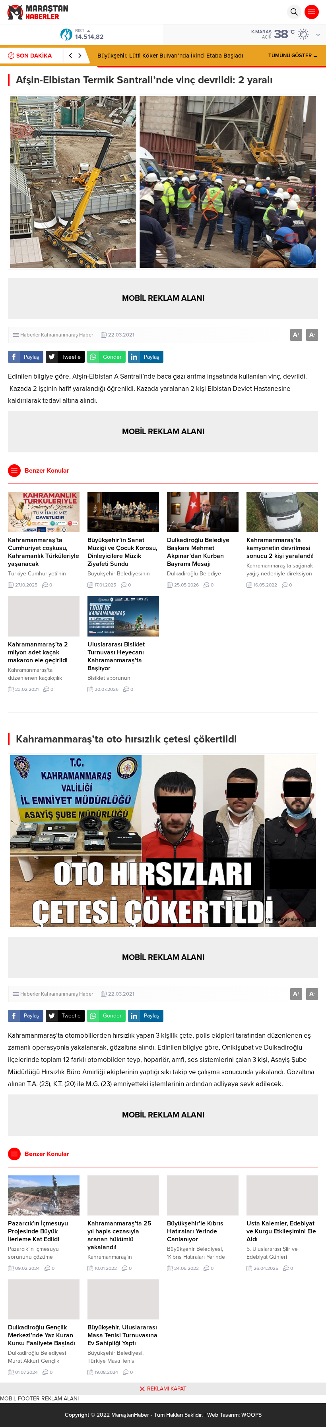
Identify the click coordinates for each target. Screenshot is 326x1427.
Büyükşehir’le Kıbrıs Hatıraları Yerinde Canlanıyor (195, 1231)
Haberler (30, 335)
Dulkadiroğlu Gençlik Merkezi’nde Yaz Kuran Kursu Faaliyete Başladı (41, 1335)
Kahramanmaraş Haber (67, 335)
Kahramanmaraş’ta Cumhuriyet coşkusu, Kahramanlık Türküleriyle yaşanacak (43, 552)
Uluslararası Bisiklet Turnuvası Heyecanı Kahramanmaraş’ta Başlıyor (116, 656)
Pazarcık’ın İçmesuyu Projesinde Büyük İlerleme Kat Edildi (38, 1231)
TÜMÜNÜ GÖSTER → (293, 55)
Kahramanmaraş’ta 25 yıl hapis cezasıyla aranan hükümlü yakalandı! (119, 1235)
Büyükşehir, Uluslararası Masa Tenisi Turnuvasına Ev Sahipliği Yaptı (122, 1335)
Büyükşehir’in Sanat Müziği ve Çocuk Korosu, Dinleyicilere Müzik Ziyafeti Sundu (122, 552)
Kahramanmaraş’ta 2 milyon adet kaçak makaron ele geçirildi (38, 652)
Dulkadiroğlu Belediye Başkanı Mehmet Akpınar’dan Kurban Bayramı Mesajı (198, 552)
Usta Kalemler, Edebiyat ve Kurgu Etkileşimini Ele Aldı (281, 1231)
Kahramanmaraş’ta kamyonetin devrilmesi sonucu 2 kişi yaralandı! (280, 548)
